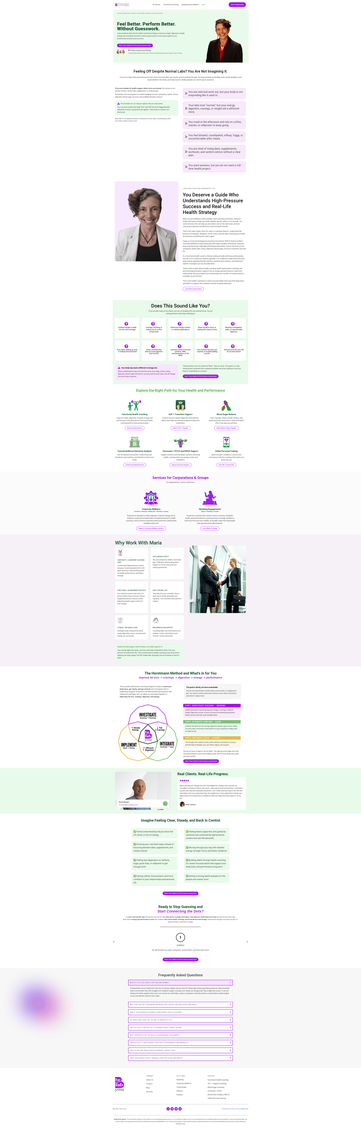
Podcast (179, 1091)
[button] (114, 942)
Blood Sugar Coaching (216, 1087)
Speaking (179, 1080)
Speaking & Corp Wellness (190, 4)
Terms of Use (235, 1109)
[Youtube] (172, 1109)
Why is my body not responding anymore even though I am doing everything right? (164, 1004)
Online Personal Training (217, 1098)
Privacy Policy (226, 1109)
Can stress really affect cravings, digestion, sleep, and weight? (156, 1058)
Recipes (179, 1095)
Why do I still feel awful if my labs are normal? (149, 982)
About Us (149, 1080)
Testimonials (181, 1087)
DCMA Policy (244, 1109)
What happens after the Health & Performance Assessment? (155, 1035)
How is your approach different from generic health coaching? (156, 1012)
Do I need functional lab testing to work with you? (151, 1020)
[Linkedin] (176, 1109)
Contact (149, 1084)
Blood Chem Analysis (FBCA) (218, 1095)
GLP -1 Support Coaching (217, 1084)
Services (149, 1092)
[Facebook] (180, 1109)
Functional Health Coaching (218, 1080)
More (203, 4)
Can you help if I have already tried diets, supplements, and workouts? (159, 1043)
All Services (156, 4)
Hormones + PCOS (215, 1091)
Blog (147, 1088)
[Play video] (165, 803)
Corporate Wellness (183, 1083)
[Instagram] (168, 1109)
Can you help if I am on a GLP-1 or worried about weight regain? (156, 1027)
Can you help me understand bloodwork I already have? (153, 1050)
